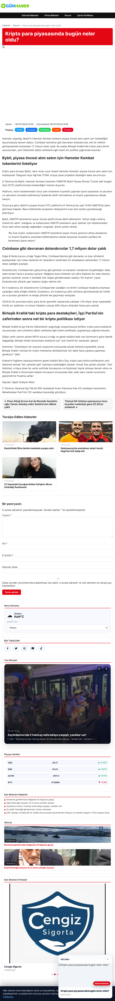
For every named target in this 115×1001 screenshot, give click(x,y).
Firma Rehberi (51, 15)
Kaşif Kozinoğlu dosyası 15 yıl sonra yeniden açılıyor (30, 803)
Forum (68, 15)
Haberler (6, 25)
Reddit (56, 130)
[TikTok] (41, 648)
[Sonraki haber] (105, 668)
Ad (4, 543)
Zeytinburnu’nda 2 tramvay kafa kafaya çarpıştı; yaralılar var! (34, 806)
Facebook (31, 130)
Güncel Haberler (30, 15)
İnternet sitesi (10, 567)
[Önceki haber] (99, 668)
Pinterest (67, 130)
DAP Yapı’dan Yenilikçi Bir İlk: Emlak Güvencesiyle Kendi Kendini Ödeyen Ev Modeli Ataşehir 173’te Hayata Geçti (57, 813)
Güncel (16, 25)
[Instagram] (24, 648)
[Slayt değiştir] (52, 974)
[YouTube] (32, 648)
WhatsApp (44, 130)
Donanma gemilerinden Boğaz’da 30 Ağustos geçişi (30, 799)
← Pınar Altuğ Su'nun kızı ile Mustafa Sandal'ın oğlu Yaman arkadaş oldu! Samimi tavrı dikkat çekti (30, 404)
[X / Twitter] (16, 648)
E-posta (7, 555)
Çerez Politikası (85, 15)
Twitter (19, 130)
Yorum (7, 515)
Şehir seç (12, 622)
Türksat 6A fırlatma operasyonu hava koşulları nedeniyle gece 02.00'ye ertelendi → (86, 404)
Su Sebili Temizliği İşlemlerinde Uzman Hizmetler (28, 809)
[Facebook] (7, 648)
